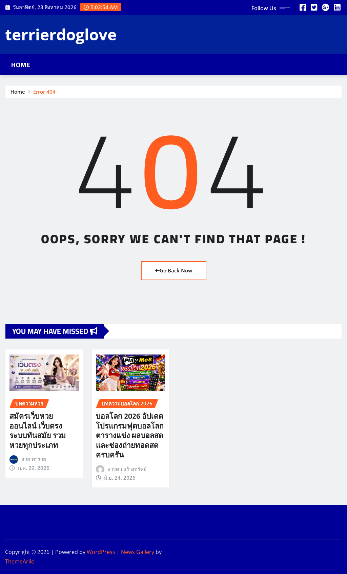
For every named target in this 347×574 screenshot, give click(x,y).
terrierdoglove (61, 34)
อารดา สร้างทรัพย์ (127, 468)
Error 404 (44, 91)
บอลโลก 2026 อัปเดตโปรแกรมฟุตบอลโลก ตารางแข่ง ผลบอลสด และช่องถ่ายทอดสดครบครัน (130, 435)
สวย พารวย (33, 459)
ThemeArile (19, 561)
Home (20, 65)
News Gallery (137, 552)
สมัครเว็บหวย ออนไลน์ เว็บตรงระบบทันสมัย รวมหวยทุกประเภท (37, 430)
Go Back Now (176, 270)
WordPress (101, 552)
